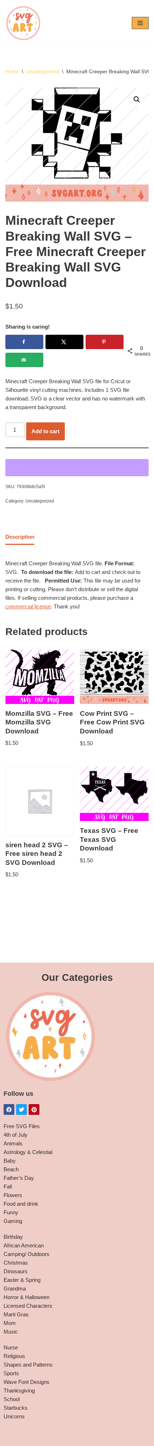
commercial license (28, 606)
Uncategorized (42, 71)
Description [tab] (19, 537)
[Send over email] (24, 360)
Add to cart (45, 431)
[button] (136, 99)
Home (12, 71)
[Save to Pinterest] (105, 342)
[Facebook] (9, 1109)
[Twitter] (21, 1109)
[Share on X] (64, 342)
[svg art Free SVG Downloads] (23, 23)
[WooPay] (77, 467)
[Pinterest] (34, 1109)
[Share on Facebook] (24, 342)
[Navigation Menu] (140, 23)
